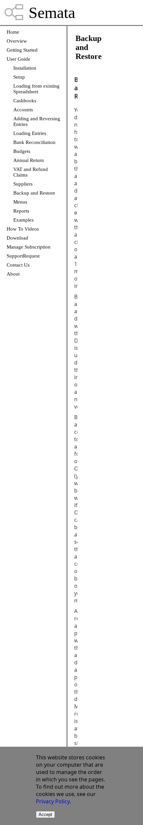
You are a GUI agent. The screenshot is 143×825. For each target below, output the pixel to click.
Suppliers (23, 184)
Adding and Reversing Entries (36, 121)
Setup (19, 77)
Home (13, 32)
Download (17, 238)
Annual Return (28, 160)
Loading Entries (29, 133)
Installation (24, 68)
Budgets (21, 151)
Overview (17, 41)
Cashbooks (24, 100)
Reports (21, 211)
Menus (20, 202)
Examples (23, 220)
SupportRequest (23, 256)
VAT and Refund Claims (30, 172)
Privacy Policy (53, 801)
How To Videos (23, 229)
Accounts (23, 109)
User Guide (18, 59)
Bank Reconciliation (34, 142)
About (13, 274)
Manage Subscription (29, 247)
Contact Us (18, 265)
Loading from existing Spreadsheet (36, 88)
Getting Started (22, 50)
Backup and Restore (34, 193)
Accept (45, 814)
